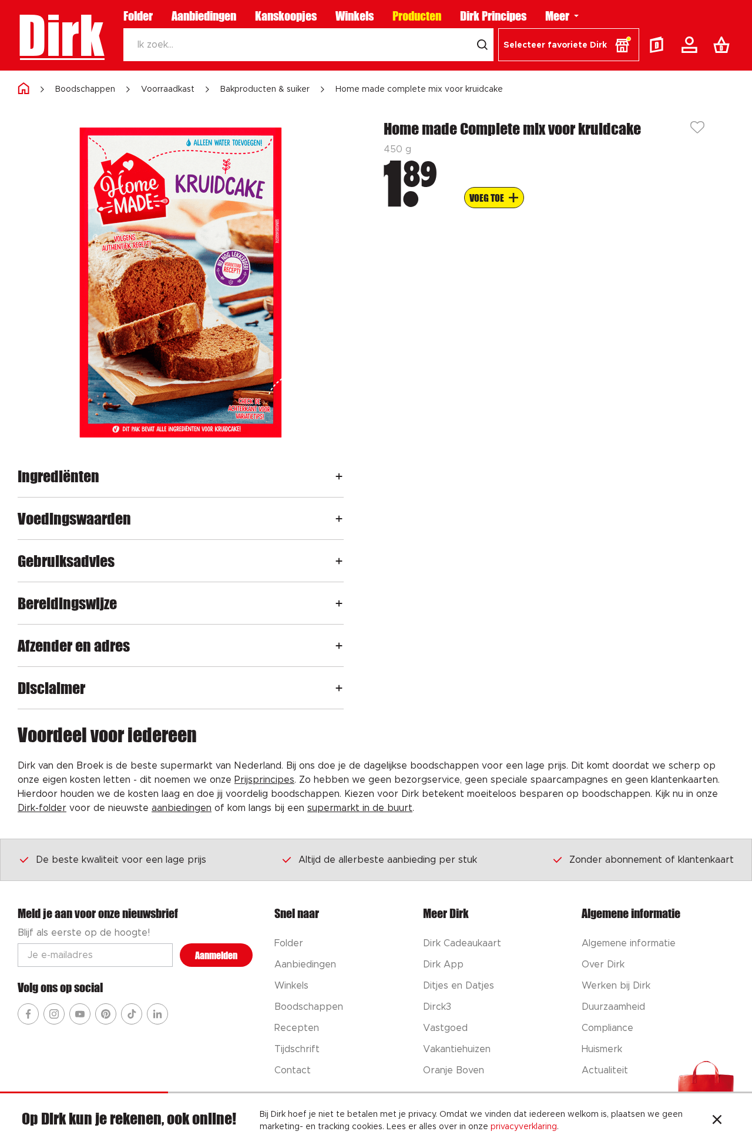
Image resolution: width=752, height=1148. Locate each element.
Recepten (296, 1028)
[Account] (691, 44)
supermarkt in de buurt (359, 808)
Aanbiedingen (204, 16)
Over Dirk (603, 964)
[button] (568, 44)
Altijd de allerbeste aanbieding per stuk (387, 860)
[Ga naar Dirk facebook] (28, 1013)
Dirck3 (437, 1007)
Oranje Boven (453, 1070)
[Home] (23, 89)
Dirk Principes (493, 16)
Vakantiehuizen (457, 1049)
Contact (292, 1070)
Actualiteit (605, 1070)
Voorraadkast (167, 89)
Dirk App (443, 964)
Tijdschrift (297, 1049)
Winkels (354, 16)
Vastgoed (445, 1028)
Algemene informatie (629, 943)
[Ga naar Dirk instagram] (54, 1013)
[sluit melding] (717, 1121)
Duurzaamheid (613, 1007)
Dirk (61, 35)
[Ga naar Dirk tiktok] (131, 1013)
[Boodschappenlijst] (723, 44)
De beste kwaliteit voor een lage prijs (121, 860)
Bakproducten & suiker (265, 89)
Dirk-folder (42, 808)
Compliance (607, 1028)
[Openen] (339, 476)
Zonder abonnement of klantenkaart (651, 860)
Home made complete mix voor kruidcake (419, 89)
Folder (138, 16)
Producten (416, 16)
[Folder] (659, 44)
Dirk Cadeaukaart (462, 943)
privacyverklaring (524, 1127)
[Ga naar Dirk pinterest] (105, 1013)
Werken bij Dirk (616, 985)
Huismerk (602, 1049)
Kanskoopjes (286, 16)
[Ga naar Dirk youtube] (79, 1013)
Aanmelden (216, 955)
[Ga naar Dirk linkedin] (157, 1013)
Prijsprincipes (264, 780)
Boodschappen (85, 89)
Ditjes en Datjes (458, 985)
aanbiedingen (182, 808)
